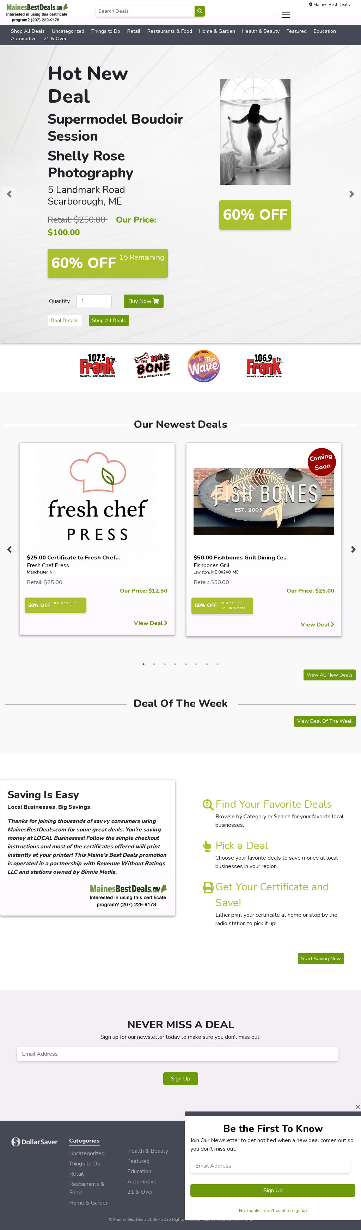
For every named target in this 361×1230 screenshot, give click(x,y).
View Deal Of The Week (325, 721)
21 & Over (55, 38)
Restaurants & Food (169, 31)
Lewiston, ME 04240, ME (216, 572)
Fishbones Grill (212, 565)
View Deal (149, 623)
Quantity (59, 301)
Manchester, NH (41, 572)
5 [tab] (185, 664)
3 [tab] (164, 664)
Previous (8, 547)
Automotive (24, 38)
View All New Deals (330, 675)
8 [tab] (217, 664)
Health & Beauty (261, 31)
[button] (9, 194)
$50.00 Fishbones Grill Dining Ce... (241, 558)
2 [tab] (154, 664)
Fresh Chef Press (48, 565)
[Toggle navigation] (285, 15)
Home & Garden (217, 31)
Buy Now (140, 301)
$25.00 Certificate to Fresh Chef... (73, 558)
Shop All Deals (28, 31)
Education (325, 31)
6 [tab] (196, 664)
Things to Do (105, 31)
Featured (297, 31)
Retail (133, 31)
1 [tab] (143, 664)
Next (352, 547)
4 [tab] (175, 664)
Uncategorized (68, 31)
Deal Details (65, 320)
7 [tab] (206, 664)
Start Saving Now (321, 958)
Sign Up (180, 1079)
